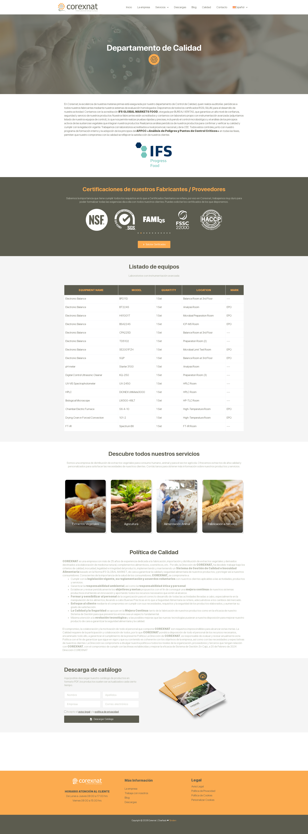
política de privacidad (107, 711)
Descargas (131, 802)
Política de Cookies (201, 795)
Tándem (172, 820)
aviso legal (84, 711)
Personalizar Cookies (202, 799)
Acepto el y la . (93, 711)
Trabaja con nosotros (136, 793)
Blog (127, 797)
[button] (138, 233)
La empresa (131, 788)
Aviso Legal (197, 786)
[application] (167, 7)
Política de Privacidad (203, 790)
